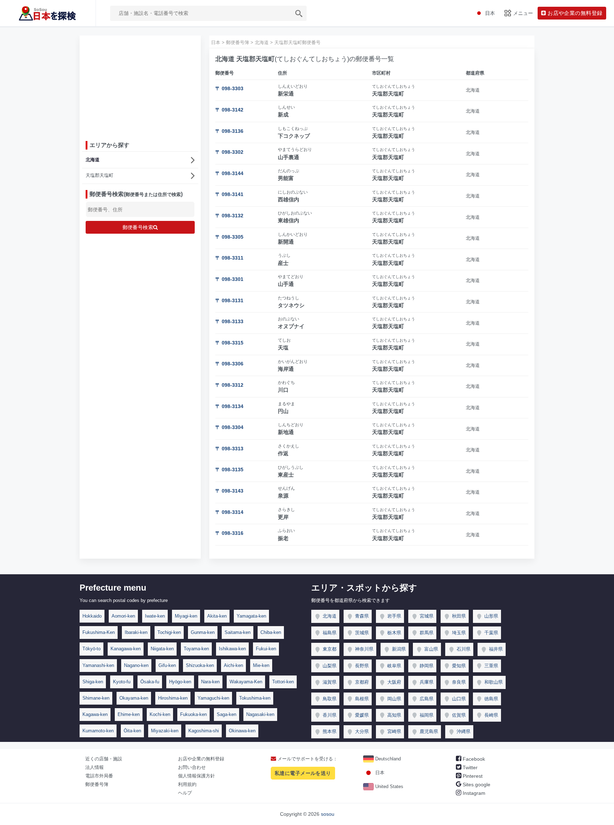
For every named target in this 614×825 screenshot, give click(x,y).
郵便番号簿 (96, 784)
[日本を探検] (48, 13)
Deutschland (387, 758)
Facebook (473, 759)
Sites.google (475, 784)
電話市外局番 (99, 775)
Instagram (473, 793)
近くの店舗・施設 (103, 758)
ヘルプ (185, 793)
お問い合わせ (192, 767)
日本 (379, 772)
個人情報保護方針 (196, 775)
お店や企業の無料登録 (201, 758)
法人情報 (94, 767)
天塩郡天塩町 (99, 175)
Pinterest (472, 776)
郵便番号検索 (138, 227)
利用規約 (187, 784)
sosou (327, 814)
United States (388, 786)
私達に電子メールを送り (303, 773)
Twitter (469, 767)
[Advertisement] (140, 85)
